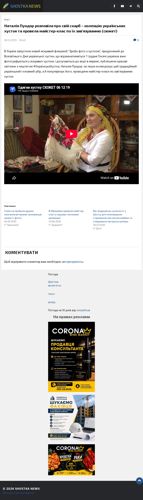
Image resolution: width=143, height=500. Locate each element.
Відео (7, 19)
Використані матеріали (18, 492)
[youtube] (122, 6)
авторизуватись (72, 261)
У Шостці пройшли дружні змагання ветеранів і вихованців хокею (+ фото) (23, 214)
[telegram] (130, 6)
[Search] (138, 6)
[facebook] (114, 6)
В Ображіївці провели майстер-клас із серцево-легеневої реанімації (66, 214)
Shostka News (27, 488)
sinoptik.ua (83, 310)
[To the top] (139, 480)
